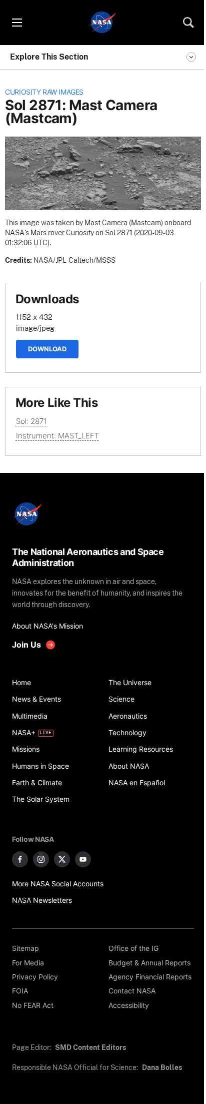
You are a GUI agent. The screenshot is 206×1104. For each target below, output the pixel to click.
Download (47, 349)
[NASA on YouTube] (83, 859)
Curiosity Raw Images (44, 92)
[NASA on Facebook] (20, 859)
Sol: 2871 (31, 421)
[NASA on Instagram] (41, 859)
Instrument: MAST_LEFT (57, 435)
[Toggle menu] (16, 22)
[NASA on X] (62, 859)
